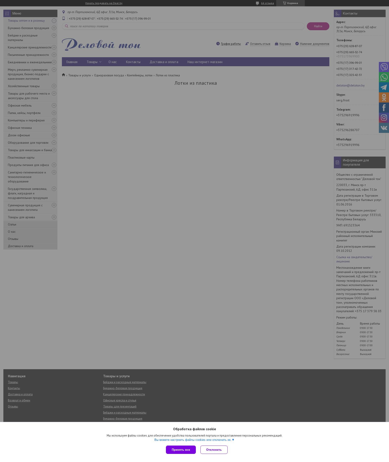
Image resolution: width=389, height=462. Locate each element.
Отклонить (214, 449)
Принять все (181, 449)
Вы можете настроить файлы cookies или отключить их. (193, 440)
